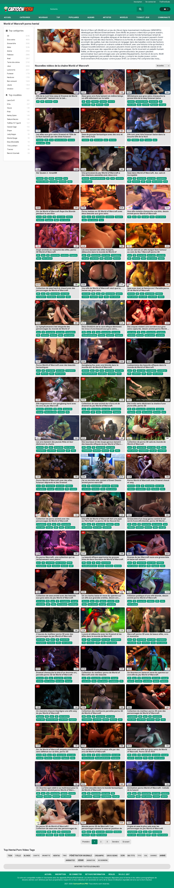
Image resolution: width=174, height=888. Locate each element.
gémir (81, 860)
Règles (112, 874)
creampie (99, 856)
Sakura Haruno (18, 119)
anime (162, 855)
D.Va (18, 104)
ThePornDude (164, 2)
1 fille (18, 856)
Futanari (18, 74)
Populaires (74, 17)
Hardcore (18, 77)
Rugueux (154, 105)
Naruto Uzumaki (18, 153)
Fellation (18, 55)
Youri (101, 220)
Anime (18, 51)
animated (70, 860)
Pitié (18, 112)
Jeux (18, 66)
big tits (131, 856)
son (122, 855)
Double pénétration (98, 178)
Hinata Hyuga (18, 138)
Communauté (164, 17)
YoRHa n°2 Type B (18, 123)
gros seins (112, 856)
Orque (18, 130)
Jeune (18, 85)
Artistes (107, 17)
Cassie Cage (18, 127)
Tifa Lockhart (18, 146)
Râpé (70, 181)
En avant (126, 842)
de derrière (103, 860)
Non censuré (18, 81)
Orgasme (49, 220)
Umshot (18, 89)
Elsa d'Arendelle (18, 142)
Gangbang (51, 297)
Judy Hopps (18, 134)
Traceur (18, 149)
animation (91, 860)
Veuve (18, 108)
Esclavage (53, 181)
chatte (36, 855)
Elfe (42, 101)
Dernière (115, 842)
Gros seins (18, 40)
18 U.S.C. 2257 (123, 874)
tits (139, 855)
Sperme (119, 294)
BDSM (51, 178)
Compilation (161, 178)
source (153, 855)
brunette (46, 855)
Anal (18, 58)
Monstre (100, 105)
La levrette (18, 70)
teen (10, 856)
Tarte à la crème (18, 62)
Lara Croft (18, 100)
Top (58, 17)
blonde (27, 856)
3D (18, 36)
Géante (69, 217)
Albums (90, 17)
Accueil (7, 17)
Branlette (62, 181)
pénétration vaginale (80, 855)
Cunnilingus (162, 370)
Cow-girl (162, 105)
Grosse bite (18, 43)
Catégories (25, 17)
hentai (56, 856)
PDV (100, 297)
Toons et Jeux (142, 17)
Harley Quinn (18, 115)
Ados (18, 47)
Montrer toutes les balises (87, 866)
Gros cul (111, 101)
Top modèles (15, 95)
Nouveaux (43, 17)
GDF (143, 181)
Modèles (124, 17)
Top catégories (16, 30)
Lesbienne (109, 217)
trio (64, 855)
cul (145, 855)
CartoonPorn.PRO (80, 884)
